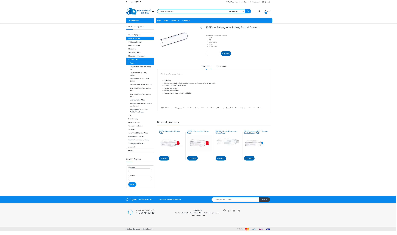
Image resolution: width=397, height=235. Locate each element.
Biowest (130, 150)
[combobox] (192, 11)
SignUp (264, 199)
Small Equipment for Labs (136, 143)
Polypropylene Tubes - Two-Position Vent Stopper (139, 111)
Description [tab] (206, 66)
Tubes (219, 108)
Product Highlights (134, 35)
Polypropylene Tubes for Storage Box (140, 68)
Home (159, 20)
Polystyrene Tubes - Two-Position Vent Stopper (141, 105)
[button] (201, 28)
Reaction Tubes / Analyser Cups (138, 140)
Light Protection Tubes (137, 100)
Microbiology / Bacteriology (137, 56)
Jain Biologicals (135, 229)
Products (174, 20)
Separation (131, 129)
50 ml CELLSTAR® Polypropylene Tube (140, 95)
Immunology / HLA (134, 52)
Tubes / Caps (134, 59)
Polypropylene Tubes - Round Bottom (139, 80)
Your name (131, 167)
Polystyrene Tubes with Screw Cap (141, 84)
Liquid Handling (133, 119)
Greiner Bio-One (187, 108)
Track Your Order (233, 2)
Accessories (132, 147)
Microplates (132, 49)
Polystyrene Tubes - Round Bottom (205, 108)
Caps (130, 115)
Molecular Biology (134, 122)
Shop (245, 2)
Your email (131, 175)
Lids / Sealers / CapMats (136, 136)
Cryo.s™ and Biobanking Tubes (138, 133)
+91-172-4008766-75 (135, 2)
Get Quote (226, 53)
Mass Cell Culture (134, 45)
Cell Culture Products (135, 42)
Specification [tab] (221, 66)
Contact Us (186, 20)
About (166, 20)
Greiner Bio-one (235, 108)
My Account (255, 2)
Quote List (268, 2)
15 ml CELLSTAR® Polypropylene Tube (140, 89)
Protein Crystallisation (135, 126)
